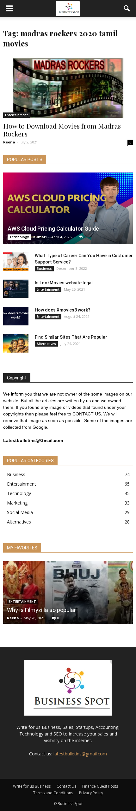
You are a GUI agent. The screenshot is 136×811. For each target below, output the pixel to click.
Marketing (17, 503)
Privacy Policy (91, 793)
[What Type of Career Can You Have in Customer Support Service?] (15, 261)
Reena (9, 142)
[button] (127, 8)
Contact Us (66, 786)
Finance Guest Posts (100, 786)
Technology (19, 237)
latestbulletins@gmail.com (80, 754)
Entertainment (16, 115)
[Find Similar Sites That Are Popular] (15, 343)
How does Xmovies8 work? (62, 309)
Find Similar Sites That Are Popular (71, 337)
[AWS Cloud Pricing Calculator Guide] (68, 208)
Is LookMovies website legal (64, 282)
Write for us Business (32, 786)
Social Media (20, 512)
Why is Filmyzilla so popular (41, 610)
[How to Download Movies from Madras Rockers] (68, 86)
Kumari (40, 236)
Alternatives (46, 344)
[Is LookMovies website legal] (15, 289)
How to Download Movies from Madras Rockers (62, 129)
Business (44, 268)
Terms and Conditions (53, 793)
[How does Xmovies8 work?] (15, 316)
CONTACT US (86, 413)
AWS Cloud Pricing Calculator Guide (53, 228)
